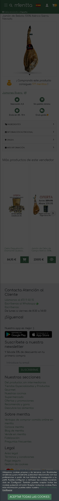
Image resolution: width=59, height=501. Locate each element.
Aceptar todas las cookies (29, 497)
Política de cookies (47, 488)
